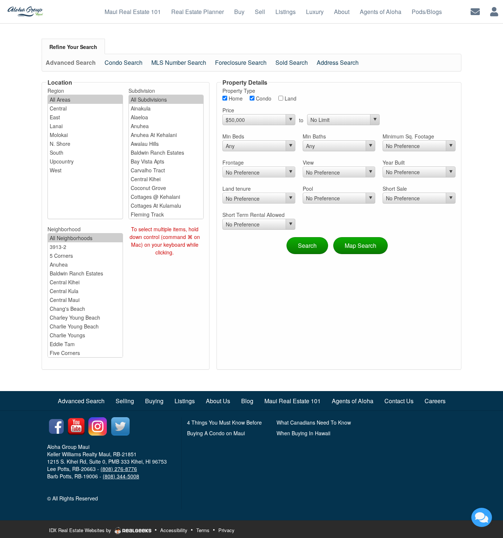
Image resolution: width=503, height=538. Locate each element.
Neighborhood (64, 229)
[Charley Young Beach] (85, 317)
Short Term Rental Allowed (253, 214)
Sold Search (291, 62)
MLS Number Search (178, 62)
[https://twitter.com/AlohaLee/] (120, 425)
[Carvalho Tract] (166, 170)
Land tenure (236, 188)
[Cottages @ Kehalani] (166, 196)
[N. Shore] (85, 143)
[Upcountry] (85, 161)
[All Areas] (85, 99)
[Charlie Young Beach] (85, 326)
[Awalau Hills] (166, 143)
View (308, 162)
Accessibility (173, 530)
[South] (85, 152)
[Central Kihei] (166, 179)
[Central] (85, 108)
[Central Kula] (85, 290)
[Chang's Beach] (85, 308)
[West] (85, 170)
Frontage (233, 162)
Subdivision (142, 90)
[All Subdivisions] (166, 99)
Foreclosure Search (241, 62)
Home (235, 98)
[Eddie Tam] (85, 344)
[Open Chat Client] (481, 517)
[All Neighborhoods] (85, 237)
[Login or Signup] (494, 11)
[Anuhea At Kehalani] (166, 134)
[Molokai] (85, 134)
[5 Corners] (85, 255)
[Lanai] (85, 126)
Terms (203, 530)
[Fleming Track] (166, 214)
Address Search (338, 62)
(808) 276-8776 (119, 468)
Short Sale (395, 188)
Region (56, 90)
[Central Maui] (85, 299)
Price (228, 110)
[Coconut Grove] (166, 187)
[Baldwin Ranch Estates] (166, 152)
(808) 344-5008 (121, 476)
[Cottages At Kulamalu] (166, 205)
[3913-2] (85, 246)
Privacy (226, 530)
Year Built (394, 162)
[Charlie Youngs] (85, 335)
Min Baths (314, 136)
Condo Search (124, 62)
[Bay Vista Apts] (166, 161)
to (301, 120)
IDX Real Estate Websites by (81, 530)
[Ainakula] (166, 108)
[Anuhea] (166, 126)
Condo (262, 98)
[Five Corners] (85, 352)
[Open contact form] (475, 11)
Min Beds (233, 136)
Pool (308, 188)
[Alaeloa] (166, 117)
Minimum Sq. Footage (408, 136)
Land (289, 98)
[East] (85, 117)
